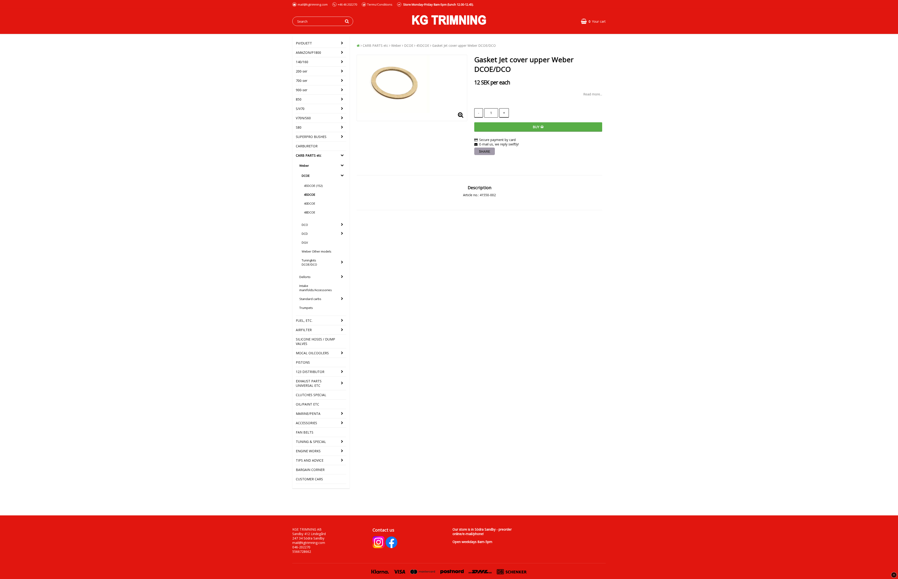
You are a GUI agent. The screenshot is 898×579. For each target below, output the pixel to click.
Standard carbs (310, 299)
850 (298, 99)
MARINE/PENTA (308, 413)
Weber (304, 165)
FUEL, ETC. (304, 320)
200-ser (301, 71)
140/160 (302, 62)
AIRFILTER (304, 330)
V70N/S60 (303, 118)
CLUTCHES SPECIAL (311, 395)
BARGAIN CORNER (310, 469)
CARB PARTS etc (308, 155)
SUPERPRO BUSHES (311, 136)
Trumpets (306, 308)
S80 (298, 127)
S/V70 (300, 108)
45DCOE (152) (313, 186)
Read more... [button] (592, 94)
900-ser (301, 90)
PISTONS (303, 362)
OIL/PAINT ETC (307, 404)
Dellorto (305, 277)
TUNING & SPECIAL (311, 441)
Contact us (383, 530)
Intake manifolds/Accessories (315, 288)
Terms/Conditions (379, 4)
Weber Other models (316, 251)
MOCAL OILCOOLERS (312, 353)
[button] (593, 21)
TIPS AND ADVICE (309, 460)
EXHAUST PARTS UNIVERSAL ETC (309, 383)
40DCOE (309, 203)
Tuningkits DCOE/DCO (309, 262)
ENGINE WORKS (308, 451)
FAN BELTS (304, 432)
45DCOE (309, 194)
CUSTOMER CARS (309, 479)
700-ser (301, 80)
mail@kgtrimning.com (313, 4)
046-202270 (301, 547)
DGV (305, 242)
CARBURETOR (307, 146)
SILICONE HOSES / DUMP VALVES (315, 341)
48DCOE (309, 212)
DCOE (306, 176)
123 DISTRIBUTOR (310, 371)
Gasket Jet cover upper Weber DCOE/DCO (464, 45)
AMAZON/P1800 (308, 52)
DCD (305, 234)
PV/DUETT (304, 43)
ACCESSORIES (306, 423)
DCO (305, 225)
